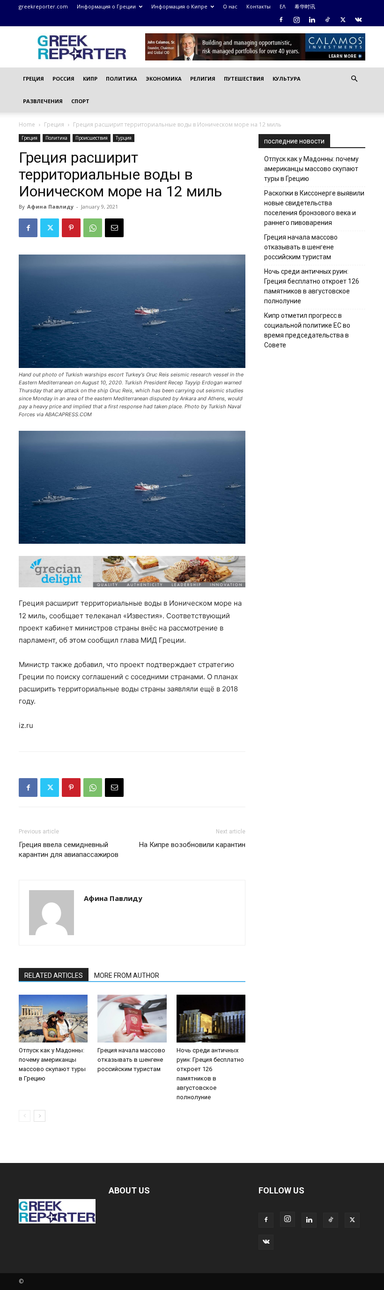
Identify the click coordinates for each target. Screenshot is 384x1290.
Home (27, 124)
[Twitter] (343, 19)
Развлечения (43, 101)
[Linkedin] (312, 19)
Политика (121, 78)
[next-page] (39, 1116)
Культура (287, 78)
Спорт (80, 101)
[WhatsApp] (92, 227)
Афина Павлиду (50, 206)
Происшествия (91, 138)
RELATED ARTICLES (53, 975)
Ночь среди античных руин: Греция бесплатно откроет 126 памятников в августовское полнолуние (311, 286)
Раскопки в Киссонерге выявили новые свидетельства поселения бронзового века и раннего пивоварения (314, 207)
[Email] (114, 227)
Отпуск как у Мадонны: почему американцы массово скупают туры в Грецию (311, 168)
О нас (230, 6)
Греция (33, 78)
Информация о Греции (106, 6)
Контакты (258, 6)
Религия (202, 78)
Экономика (164, 78)
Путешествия (244, 78)
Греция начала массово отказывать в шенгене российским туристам (131, 1059)
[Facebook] (281, 19)
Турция (124, 138)
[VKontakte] (358, 19)
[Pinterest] (71, 227)
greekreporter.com (43, 6)
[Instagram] (296, 19)
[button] (354, 79)
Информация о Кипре (179, 6)
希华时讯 (305, 6)
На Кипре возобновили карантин (192, 844)
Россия (63, 78)
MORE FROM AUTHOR (126, 975)
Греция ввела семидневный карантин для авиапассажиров (68, 849)
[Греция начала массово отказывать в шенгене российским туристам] (131, 1018)
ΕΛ (283, 6)
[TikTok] (327, 19)
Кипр (90, 78)
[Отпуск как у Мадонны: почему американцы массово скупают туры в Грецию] (53, 1018)
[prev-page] (24, 1116)
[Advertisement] (321, 433)
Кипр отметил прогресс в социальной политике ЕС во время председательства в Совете (307, 330)
